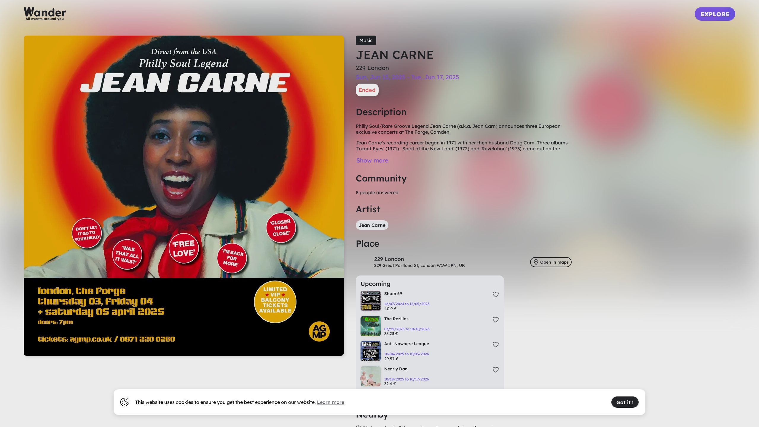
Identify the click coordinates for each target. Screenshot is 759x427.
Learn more (330, 402)
